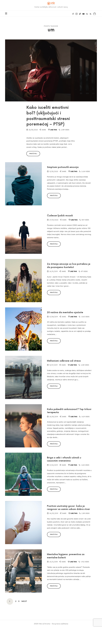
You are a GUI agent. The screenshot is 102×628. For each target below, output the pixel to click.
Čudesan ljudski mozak (60, 215)
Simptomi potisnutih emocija (63, 167)
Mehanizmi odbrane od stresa (64, 361)
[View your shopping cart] (94, 13)
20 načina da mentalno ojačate (65, 312)
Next (24, 601)
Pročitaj (33, 153)
